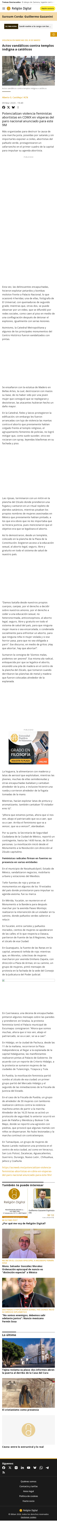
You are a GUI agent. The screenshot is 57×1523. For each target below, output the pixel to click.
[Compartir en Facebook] (3, 107)
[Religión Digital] (19, 8)
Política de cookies (28, 1496)
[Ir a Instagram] (17, 1467)
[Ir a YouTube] (29, 1467)
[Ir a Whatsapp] (42, 1467)
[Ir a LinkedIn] (23, 1467)
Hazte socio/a (47, 8)
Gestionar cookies (28, 1517)
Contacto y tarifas (28, 1486)
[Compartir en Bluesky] (13, 107)
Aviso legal (28, 1491)
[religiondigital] (28, 1510)
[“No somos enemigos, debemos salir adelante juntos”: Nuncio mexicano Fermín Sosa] (28, 1292)
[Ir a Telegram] (48, 1467)
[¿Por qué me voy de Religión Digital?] (28, 1203)
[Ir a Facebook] (4, 1467)
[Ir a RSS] (4, 1472)
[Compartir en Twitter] (8, 107)
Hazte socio (28, 1501)
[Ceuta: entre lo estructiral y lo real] (28, 1430)
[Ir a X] (10, 1467)
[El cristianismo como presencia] (28, 1393)
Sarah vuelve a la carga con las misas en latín (36, 26)
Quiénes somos (28, 1481)
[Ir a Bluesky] (35, 1467)
